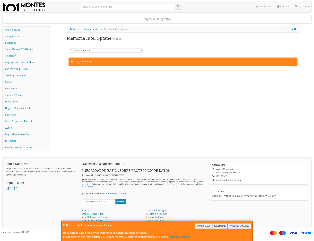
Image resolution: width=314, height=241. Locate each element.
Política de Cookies (179, 237)
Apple (8, 127)
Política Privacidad (93, 214)
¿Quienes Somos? (92, 220)
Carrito (302, 6)
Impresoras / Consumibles (20, 62)
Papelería (10, 114)
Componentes (13, 36)
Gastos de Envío (155, 220)
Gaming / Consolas (15, 75)
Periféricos (11, 88)
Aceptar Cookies (239, 226)
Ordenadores (12, 29)
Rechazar (220, 226)
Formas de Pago (155, 217)
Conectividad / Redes (17, 69)
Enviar (121, 201)
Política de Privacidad (116, 193)
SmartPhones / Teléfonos (19, 49)
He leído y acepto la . (107, 193)
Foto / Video (11, 101)
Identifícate (265, 6)
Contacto (285, 6)
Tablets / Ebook (13, 95)
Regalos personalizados (18, 147)
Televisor (10, 56)
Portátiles (10, 43)
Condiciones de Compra (95, 217)
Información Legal (156, 210)
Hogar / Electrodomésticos (19, 108)
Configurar (203, 226)
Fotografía (10, 141)
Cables (9, 82)
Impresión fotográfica (157, 19)
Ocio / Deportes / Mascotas (19, 121)
